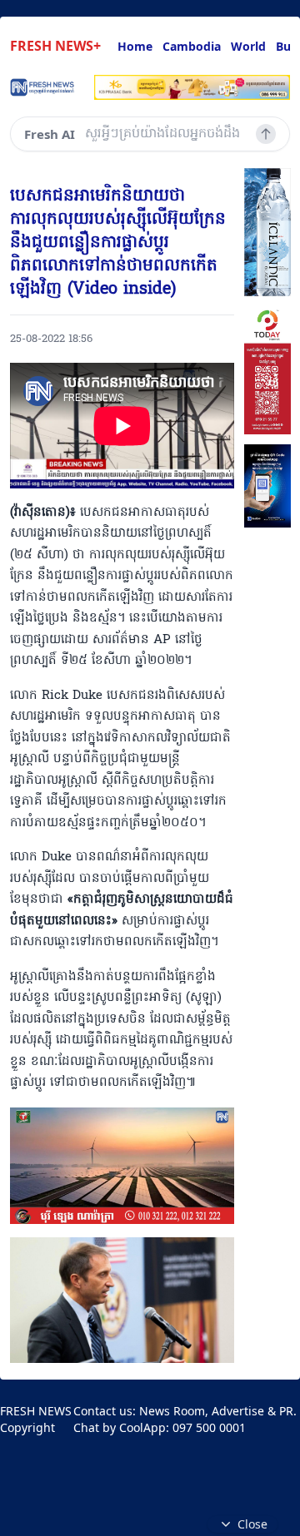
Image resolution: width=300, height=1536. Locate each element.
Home (135, 46)
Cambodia (191, 46)
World (248, 46)
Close (253, 1524)
